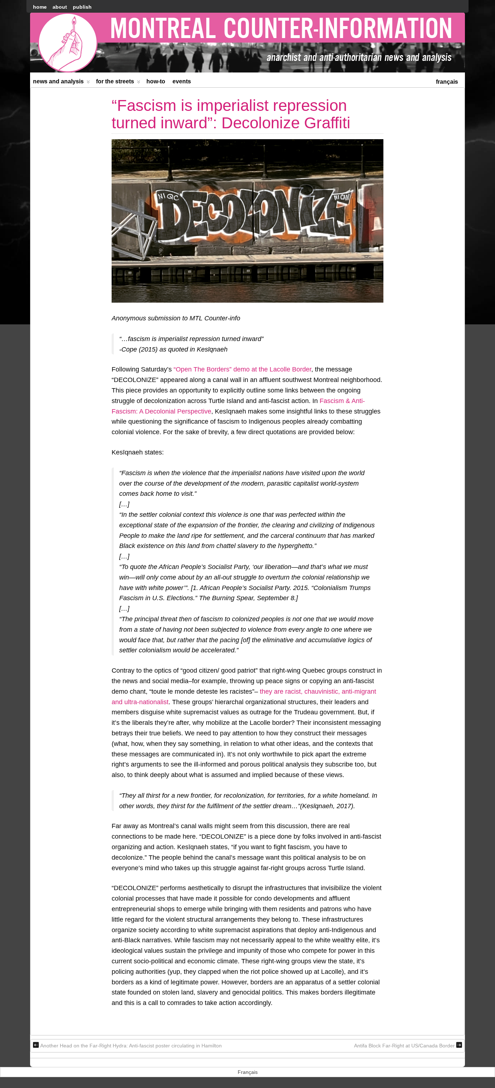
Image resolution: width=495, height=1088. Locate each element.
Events (181, 81)
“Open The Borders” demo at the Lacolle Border (242, 369)
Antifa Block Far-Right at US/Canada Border (404, 1045)
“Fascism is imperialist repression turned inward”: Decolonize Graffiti (231, 114)
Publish (82, 7)
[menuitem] (447, 81)
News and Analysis (58, 81)
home (40, 7)
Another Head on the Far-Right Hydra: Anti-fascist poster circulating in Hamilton (131, 1045)
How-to (155, 81)
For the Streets (115, 81)
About (60, 7)
